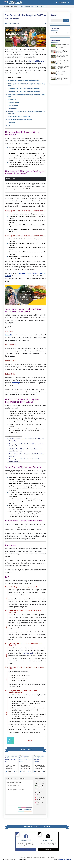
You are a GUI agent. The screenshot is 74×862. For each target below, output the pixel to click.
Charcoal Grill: (14, 102)
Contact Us (29, 857)
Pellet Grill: (13, 108)
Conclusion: (11, 122)
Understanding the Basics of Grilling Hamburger (23, 80)
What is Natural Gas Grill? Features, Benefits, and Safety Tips (26, 440)
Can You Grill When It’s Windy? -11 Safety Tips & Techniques (62, 77)
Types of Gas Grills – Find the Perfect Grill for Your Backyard (26, 455)
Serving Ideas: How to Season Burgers (20, 119)
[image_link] (11, 759)
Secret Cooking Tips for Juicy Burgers (19, 116)
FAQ (9, 126)
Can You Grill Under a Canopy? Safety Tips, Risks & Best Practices (62, 67)
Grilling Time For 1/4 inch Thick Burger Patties (25, 88)
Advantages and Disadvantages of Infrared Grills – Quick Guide (26, 445)
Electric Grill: (14, 105)
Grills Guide (62, 2)
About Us (22, 857)
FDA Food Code (27, 653)
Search (54, 15)
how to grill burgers (36, 61)
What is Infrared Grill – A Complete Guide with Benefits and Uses (25, 450)
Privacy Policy (45, 857)
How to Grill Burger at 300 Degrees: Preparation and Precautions (26, 112)
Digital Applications (65, 859)
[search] (68, 2)
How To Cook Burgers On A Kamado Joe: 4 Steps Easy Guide (61, 50)
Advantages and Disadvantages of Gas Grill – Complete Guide (24, 460)
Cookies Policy (37, 857)
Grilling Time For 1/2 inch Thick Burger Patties (25, 91)
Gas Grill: (13, 99)
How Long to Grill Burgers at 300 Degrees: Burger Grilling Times (26, 84)
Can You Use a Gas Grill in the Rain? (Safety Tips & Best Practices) (62, 61)
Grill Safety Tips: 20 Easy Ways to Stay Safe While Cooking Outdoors (62, 45)
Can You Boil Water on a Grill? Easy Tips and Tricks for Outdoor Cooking (62, 72)
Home (7, 6)
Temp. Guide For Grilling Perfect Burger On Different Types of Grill (26, 95)
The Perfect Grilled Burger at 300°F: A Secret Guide (62, 56)
